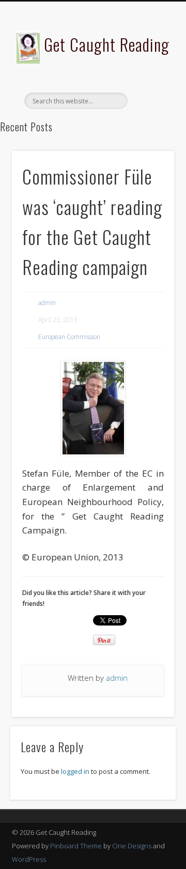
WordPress (29, 859)
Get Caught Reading (106, 44)
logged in (75, 771)
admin (47, 302)
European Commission (69, 336)
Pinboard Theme (76, 845)
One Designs (131, 845)
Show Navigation (150, 92)
